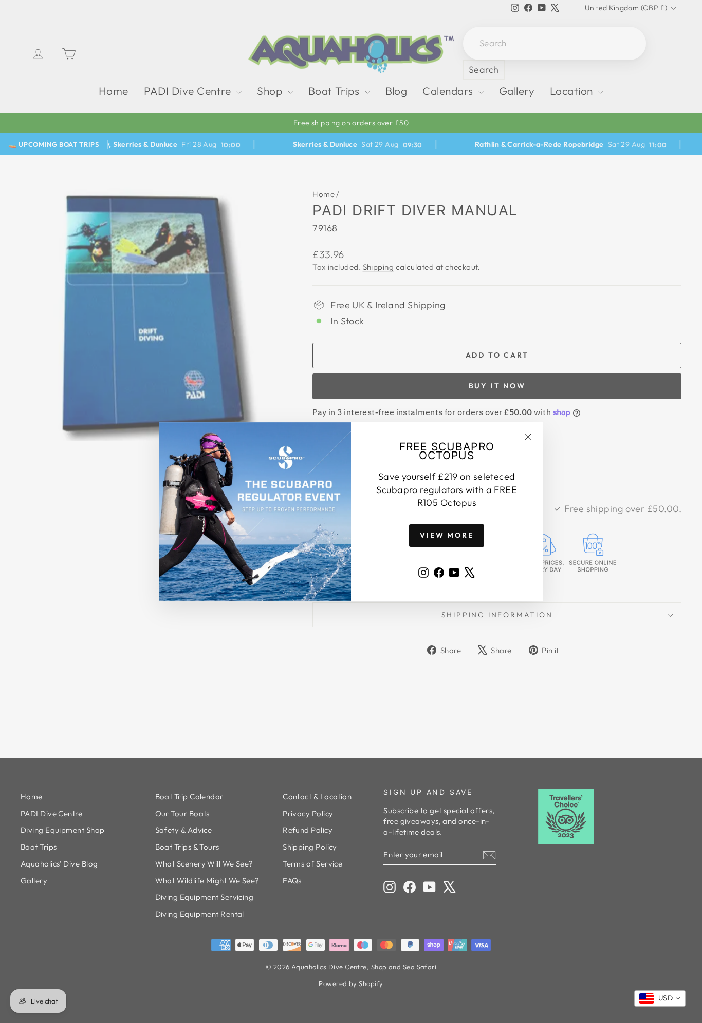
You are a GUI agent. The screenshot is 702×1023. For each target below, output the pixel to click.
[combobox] (660, 998)
